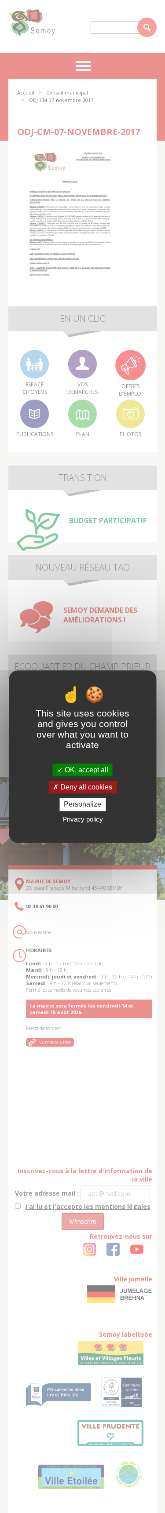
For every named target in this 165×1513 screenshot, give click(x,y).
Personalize (82, 804)
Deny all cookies (85, 787)
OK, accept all (85, 770)
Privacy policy (82, 819)
